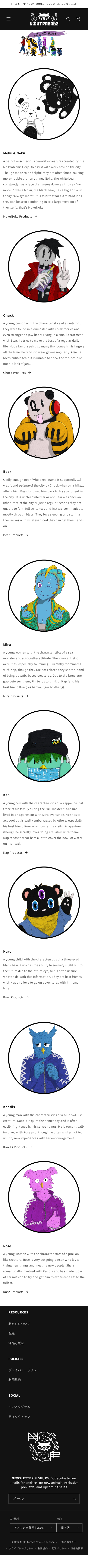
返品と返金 (16, 1343)
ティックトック (19, 1416)
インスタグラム (19, 1407)
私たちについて (19, 1324)
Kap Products (12, 852)
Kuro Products (13, 997)
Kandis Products (15, 1147)
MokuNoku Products (17, 216)
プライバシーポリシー (24, 1370)
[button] (8, 19)
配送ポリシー (59, 1548)
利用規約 (15, 1380)
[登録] (74, 1499)
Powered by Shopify (47, 1541)
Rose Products (13, 1292)
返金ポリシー (69, 1541)
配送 (12, 1333)
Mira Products (13, 696)
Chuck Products (14, 373)
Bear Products (13, 535)
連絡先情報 (77, 1548)
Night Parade (27, 1541)
